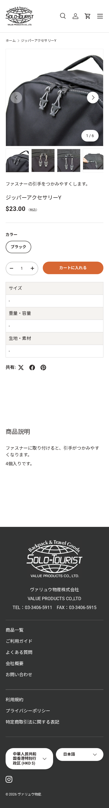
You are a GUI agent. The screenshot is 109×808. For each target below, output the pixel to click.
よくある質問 (19, 652)
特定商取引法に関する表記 (32, 722)
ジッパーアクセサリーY (38, 40)
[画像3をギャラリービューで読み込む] (68, 160)
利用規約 (14, 699)
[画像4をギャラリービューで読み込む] (94, 160)
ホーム (11, 40)
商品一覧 (14, 630)
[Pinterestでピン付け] (43, 367)
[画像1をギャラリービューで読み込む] (17, 160)
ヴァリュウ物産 (29, 794)
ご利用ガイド (19, 641)
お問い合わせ (19, 674)
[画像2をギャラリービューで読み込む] (43, 160)
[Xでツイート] (21, 367)
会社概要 (14, 663)
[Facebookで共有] (32, 367)
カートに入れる (73, 268)
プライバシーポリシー (28, 711)
